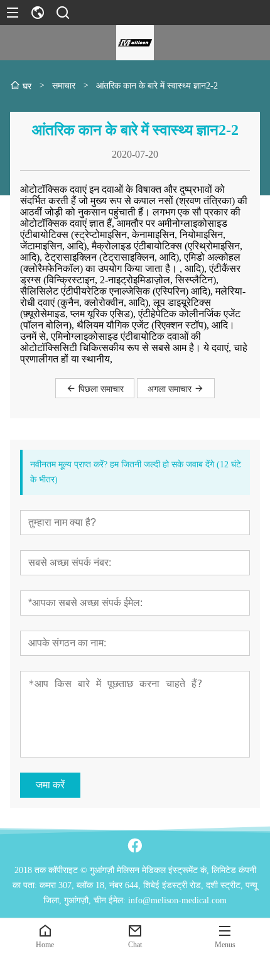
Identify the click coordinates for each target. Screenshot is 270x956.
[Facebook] (135, 845)
